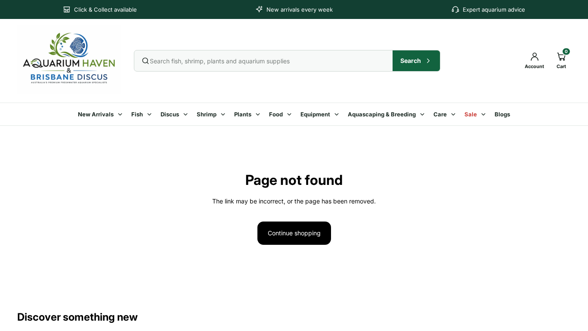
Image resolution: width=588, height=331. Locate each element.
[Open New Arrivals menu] (121, 114)
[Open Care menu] (454, 114)
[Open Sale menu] (485, 114)
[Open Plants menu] (259, 114)
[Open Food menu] (290, 114)
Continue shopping (294, 233)
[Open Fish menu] (150, 114)
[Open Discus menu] (187, 114)
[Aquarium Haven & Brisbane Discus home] (69, 59)
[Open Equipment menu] (338, 114)
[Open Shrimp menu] (224, 114)
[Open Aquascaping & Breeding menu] (423, 114)
